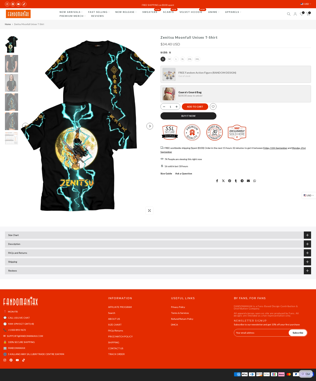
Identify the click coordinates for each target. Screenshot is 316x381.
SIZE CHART (115, 324)
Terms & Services (180, 313)
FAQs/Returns (115, 330)
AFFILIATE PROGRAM (120, 307)
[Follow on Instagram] (7, 4)
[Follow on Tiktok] (24, 4)
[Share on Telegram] (242, 181)
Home (8, 24)
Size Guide (166, 173)
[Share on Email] (248, 181)
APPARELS (232, 12)
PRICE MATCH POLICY (120, 336)
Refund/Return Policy (182, 318)
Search (111, 313)
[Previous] (25, 126)
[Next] (149, 126)
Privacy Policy (178, 307)
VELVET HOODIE (192, 11)
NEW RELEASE (125, 12)
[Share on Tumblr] (235, 181)
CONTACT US (115, 348)
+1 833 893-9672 (17, 329)
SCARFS (169, 11)
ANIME (212, 12)
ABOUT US (114, 318)
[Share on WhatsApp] (254, 181)
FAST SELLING (98, 12)
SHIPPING (113, 342)
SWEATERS (151, 11)
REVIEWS (97, 15)
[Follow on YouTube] (18, 4)
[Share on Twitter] (223, 181)
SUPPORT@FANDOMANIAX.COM (25, 336)
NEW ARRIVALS (70, 12)
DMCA (174, 324)
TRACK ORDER (116, 354)
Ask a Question (183, 173)
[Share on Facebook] (217, 181)
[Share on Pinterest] (229, 181)
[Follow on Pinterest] (13, 4)
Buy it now (188, 116)
